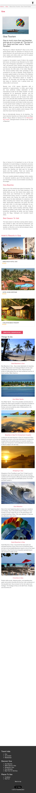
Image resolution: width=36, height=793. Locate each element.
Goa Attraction (9, 769)
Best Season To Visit (11, 218)
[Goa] (18, 350)
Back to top (18, 781)
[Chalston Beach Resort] (18, 310)
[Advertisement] (18, 142)
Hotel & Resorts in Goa (11, 235)
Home (2, 6)
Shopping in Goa (9, 767)
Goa (7, 6)
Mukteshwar (8, 757)
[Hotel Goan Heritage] (18, 279)
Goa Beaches (8, 185)
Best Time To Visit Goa (11, 771)
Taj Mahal (7, 777)
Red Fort (7, 779)
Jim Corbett (8, 756)
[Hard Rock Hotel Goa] (18, 248)
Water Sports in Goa (10, 765)
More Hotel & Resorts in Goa (12, 332)
